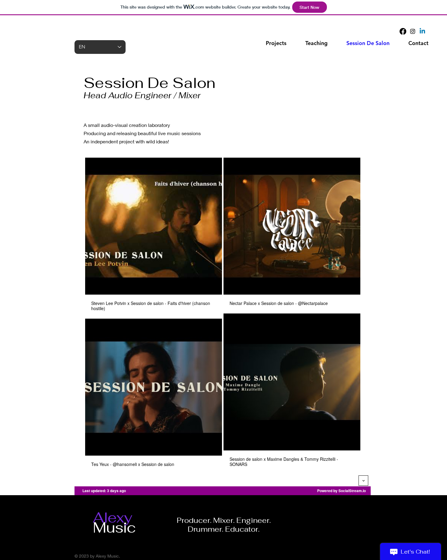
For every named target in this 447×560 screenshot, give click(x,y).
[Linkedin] (422, 31)
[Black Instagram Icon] (412, 31)
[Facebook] (403, 31)
